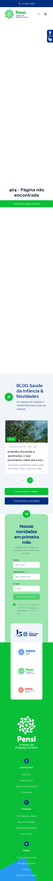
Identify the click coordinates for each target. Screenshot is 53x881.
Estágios (26, 869)
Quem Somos (26, 780)
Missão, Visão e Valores (26, 786)
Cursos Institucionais (26, 857)
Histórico (26, 774)
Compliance (26, 792)
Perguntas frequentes (26, 828)
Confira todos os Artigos (26, 491)
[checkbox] (14, 604)
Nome (16, 560)
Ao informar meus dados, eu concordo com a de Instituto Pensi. (28, 609)
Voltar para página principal (27, 204)
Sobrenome (18, 572)
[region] (26, 433)
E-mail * (16, 584)
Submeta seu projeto (27, 816)
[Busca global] (39, 14)
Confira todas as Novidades (27, 501)
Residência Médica (26, 863)
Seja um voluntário (26, 822)
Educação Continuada (26, 875)
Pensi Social (26, 834)
